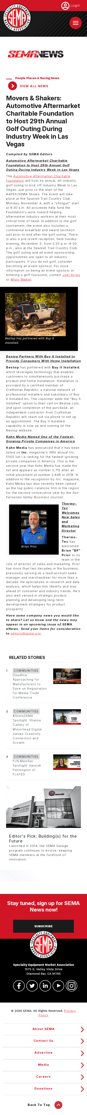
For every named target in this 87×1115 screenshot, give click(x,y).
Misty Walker (21, 279)
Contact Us (44, 1041)
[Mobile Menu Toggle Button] (75, 23)
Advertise (43, 1052)
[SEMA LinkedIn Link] (43, 985)
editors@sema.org (26, 633)
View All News (33, 86)
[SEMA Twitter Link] (30, 985)
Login (75, 5)
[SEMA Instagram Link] (70, 985)
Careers (43, 1076)
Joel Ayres (71, 275)
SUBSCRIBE (43, 926)
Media (43, 1065)
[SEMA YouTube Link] (57, 985)
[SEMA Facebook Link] (17, 985)
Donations (43, 1088)
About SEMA (43, 1029)
